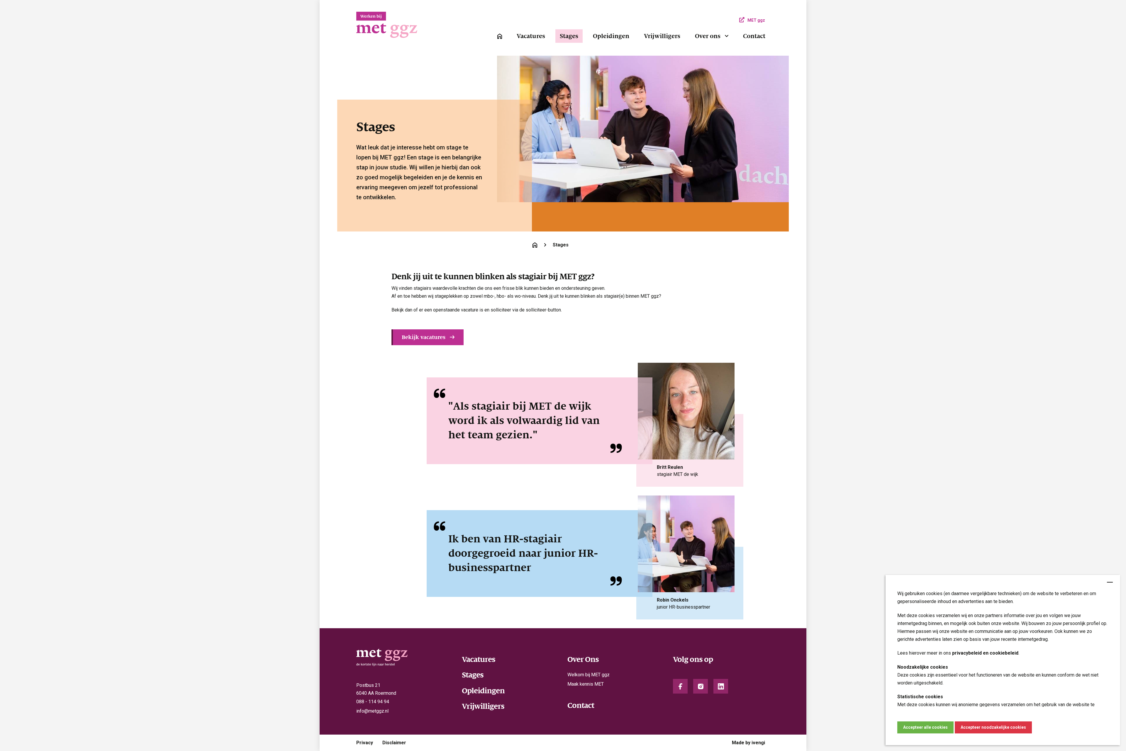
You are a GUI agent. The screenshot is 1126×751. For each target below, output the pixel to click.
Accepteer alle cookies (925, 727)
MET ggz (756, 20)
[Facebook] (680, 686)
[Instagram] (700, 686)
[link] (499, 36)
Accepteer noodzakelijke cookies (993, 727)
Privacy (364, 742)
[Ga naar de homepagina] (534, 245)
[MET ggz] (404, 28)
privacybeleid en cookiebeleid (985, 653)
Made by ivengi (748, 742)
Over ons (707, 36)
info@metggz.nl (372, 711)
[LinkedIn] (720, 686)
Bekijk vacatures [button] (423, 337)
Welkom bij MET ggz (588, 674)
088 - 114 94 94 (372, 701)
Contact (754, 36)
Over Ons (583, 659)
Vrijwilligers (662, 36)
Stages (569, 36)
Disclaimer (394, 742)
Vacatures (531, 36)
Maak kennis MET (585, 684)
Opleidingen (611, 36)
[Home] (499, 36)
